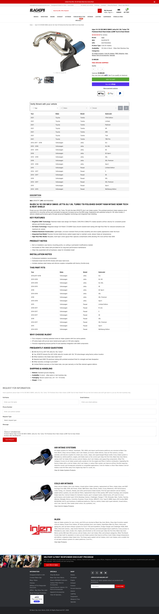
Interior (90, 16)
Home (31, 25)
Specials (78, 20)
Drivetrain (44, 16)
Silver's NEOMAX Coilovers (58, 580)
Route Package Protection (38, 593)
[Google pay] (110, 93)
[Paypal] (120, 93)
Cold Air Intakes (109, 53)
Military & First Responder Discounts (38, 586)
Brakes (36, 16)
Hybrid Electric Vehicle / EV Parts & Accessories (58, 588)
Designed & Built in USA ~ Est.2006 (62, 5)
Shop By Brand (112, 5)
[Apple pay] (101, 93)
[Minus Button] (93, 69)
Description (35, 195)
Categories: (96, 51)
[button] (118, 11)
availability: (95, 48)
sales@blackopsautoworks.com (40, 5)
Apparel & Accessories (57, 592)
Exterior (68, 16)
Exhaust (60, 16)
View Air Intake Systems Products (65, 470)
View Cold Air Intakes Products (64, 506)
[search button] (100, 11)
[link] (38, 80)
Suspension (107, 16)
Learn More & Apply (52, 565)
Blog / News (33, 580)
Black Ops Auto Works (57, 577)
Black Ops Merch (124, 5)
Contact (103, 5)
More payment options (110, 88)
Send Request (9, 440)
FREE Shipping (119, 53)
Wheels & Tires (118, 16)
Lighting (98, 16)
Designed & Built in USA (37, 575)
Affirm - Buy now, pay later (38, 590)
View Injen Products (60, 542)
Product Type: (96, 45)
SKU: (93, 40)
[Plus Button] (102, 69)
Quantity (94, 65)
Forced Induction (79, 16)
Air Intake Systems (98, 53)
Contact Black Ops (36, 577)
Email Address (84, 397)
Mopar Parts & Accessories (100, 55)
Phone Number (7, 407)
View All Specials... (56, 595)
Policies (96, 5)
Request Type (7, 416)
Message (6, 424)
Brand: (94, 37)
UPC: (93, 43)
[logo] (37, 11)
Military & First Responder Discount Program (68, 557)
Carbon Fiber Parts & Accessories (56, 584)
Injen (102, 37)
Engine (52, 16)
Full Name (6, 397)
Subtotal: (95, 73)
